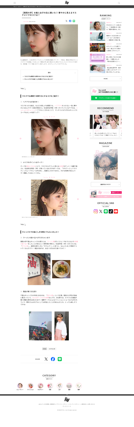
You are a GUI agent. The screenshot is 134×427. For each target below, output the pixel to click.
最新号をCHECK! (106, 184)
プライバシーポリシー (62, 404)
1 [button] (49, 159)
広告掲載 (46, 404)
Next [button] (78, 139)
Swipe (46, 117)
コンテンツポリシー (75, 404)
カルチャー (20, 6)
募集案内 (52, 404)
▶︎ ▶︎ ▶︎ (52, 117)
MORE (106, 78)
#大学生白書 (52, 349)
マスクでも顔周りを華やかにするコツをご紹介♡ (38, 76)
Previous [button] (20, 139)
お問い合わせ (91, 404)
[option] (49, 138)
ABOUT (41, 404)
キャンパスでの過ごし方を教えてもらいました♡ (38, 79)
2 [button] (51, 159)
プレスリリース (67, 406)
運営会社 (84, 404)
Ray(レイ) (15, 6)
